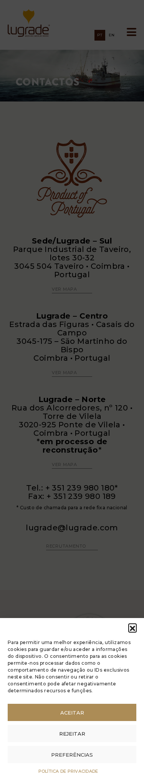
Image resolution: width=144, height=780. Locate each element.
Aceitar (72, 713)
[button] (132, 627)
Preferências (72, 755)
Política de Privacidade (68, 771)
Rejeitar (72, 734)
